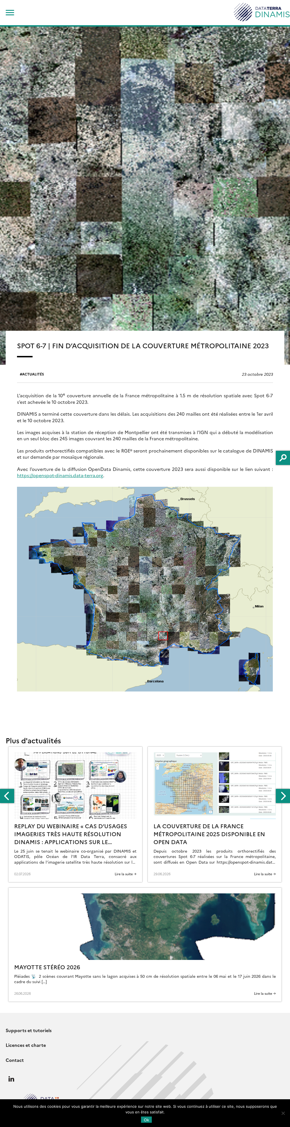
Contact (15, 1060)
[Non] (283, 1113)
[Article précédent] (7, 796)
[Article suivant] (283, 796)
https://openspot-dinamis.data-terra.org (60, 475)
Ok (146, 1119)
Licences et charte (26, 1045)
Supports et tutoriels (29, 1030)
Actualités (33, 374)
